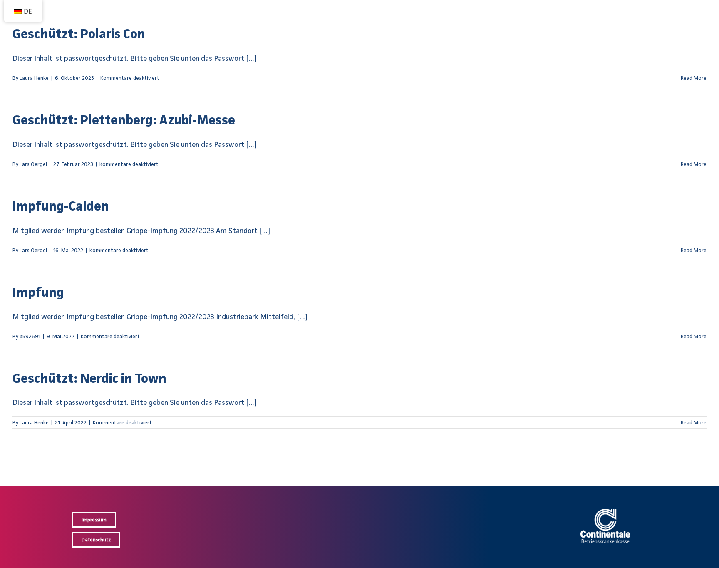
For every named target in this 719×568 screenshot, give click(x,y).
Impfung (38, 291)
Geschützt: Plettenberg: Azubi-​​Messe (123, 119)
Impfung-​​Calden (60, 205)
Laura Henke (34, 77)
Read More (694, 77)
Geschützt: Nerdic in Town (89, 378)
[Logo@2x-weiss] (605, 512)
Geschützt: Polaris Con (78, 33)
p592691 (30, 336)
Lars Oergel (33, 164)
